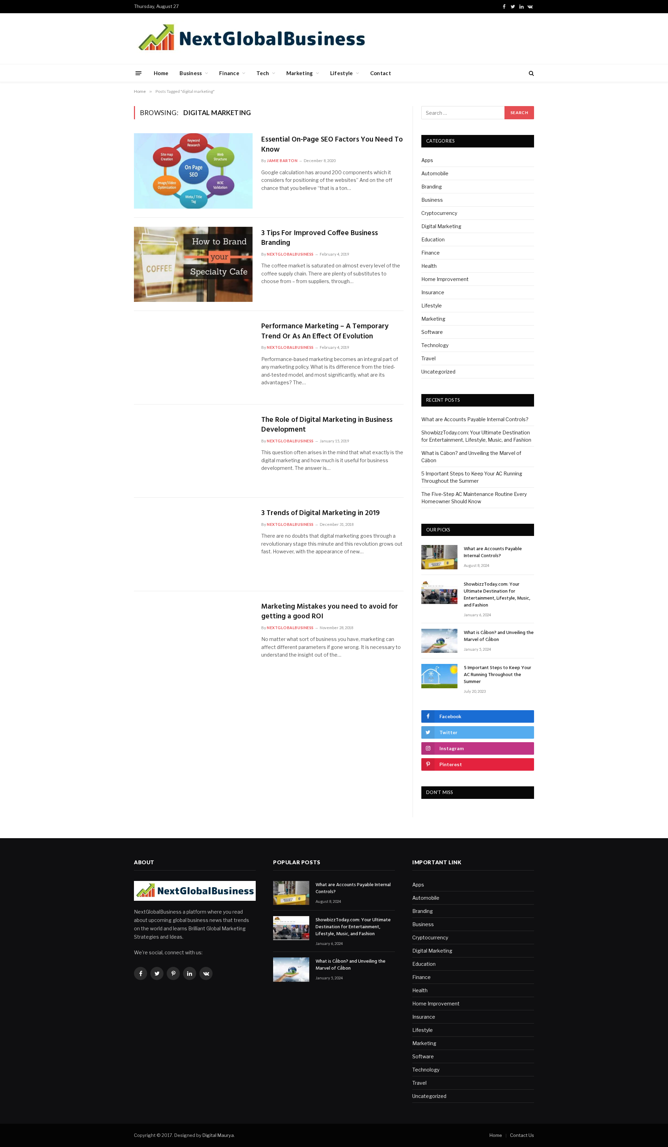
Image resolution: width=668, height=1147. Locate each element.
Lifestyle (341, 73)
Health (429, 266)
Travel (428, 358)
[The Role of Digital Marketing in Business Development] (193, 451)
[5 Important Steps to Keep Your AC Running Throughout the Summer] (439, 676)
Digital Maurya (218, 1135)
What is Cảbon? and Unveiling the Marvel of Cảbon (499, 636)
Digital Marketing (441, 226)
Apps (427, 160)
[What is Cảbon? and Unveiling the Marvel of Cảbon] (439, 641)
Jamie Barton (282, 160)
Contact (380, 73)
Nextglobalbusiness (290, 254)
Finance (229, 73)
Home (161, 73)
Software (432, 332)
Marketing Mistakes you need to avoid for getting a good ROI (329, 612)
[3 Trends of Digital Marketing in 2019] (193, 544)
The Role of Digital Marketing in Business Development (326, 425)
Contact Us (522, 1135)
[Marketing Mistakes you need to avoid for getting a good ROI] (193, 638)
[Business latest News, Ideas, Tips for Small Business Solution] (251, 38)
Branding (431, 187)
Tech (262, 73)
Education (433, 239)
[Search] (530, 73)
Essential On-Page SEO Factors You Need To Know (332, 145)
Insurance (432, 292)
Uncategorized (438, 372)
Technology (434, 345)
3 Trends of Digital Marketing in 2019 (320, 513)
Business (191, 73)
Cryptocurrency (439, 213)
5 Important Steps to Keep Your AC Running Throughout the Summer (497, 675)
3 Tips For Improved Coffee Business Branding (319, 238)
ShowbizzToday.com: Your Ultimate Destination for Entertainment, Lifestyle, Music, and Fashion (497, 595)
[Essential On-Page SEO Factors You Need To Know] (193, 171)
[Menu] (139, 73)
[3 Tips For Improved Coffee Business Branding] (193, 264)
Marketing (299, 73)
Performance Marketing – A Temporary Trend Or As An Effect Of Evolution (325, 332)
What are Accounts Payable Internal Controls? (474, 419)
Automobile (434, 173)
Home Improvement (445, 279)
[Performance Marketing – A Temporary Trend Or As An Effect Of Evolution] (193, 357)
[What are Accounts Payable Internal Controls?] (439, 557)
